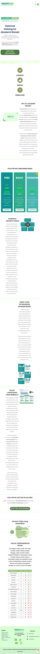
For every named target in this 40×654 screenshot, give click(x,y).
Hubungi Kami (5, 640)
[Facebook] (15, 639)
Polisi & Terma (5, 636)
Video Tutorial (5, 632)
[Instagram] (21, 643)
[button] (10, 117)
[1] (37, 651)
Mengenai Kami (5, 635)
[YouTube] (16, 643)
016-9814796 (31, 639)
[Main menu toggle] (38, 4)
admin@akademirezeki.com (34, 636)
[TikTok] (20, 639)
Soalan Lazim (4, 633)
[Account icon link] (35, 4)
